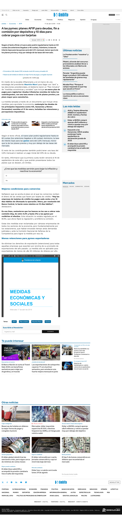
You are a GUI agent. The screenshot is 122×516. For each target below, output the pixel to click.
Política (60, 20)
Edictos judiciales (70, 496)
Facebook (7, 482)
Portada (5, 489)
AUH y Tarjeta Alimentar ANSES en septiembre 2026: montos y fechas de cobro (78, 113)
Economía (38, 20)
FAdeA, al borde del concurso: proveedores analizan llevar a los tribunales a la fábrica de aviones (75, 64)
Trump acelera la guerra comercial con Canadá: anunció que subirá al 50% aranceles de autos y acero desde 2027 (20, 125)
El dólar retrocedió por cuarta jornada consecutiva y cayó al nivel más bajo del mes (44, 459)
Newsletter (118, 19)
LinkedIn (16, 482)
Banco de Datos (68, 489)
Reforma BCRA (55, 10)
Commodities (79, 186)
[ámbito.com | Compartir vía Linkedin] (54, 40)
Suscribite (50, 331)
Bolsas (72, 186)
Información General (58, 492)
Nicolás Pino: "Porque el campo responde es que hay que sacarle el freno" (75, 86)
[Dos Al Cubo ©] (111, 510)
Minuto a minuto (38, 423)
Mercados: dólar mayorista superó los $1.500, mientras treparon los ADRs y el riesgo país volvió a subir (46, 429)
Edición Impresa (39, 492)
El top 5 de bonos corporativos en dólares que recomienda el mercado (76, 459)
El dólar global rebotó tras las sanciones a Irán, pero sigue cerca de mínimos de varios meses (16, 459)
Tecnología (98, 492)
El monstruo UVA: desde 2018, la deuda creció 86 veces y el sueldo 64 (25, 71)
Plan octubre (24, 321)
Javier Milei (44, 10)
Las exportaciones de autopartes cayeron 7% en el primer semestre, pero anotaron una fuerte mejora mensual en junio (46, 368)
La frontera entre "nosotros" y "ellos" (76, 55)
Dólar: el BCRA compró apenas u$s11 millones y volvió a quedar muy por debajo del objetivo (78, 123)
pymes (26, 141)
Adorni (72, 10)
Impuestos (25, 10)
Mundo (16, 492)
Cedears (86, 186)
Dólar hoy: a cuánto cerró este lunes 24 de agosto (44, 471)
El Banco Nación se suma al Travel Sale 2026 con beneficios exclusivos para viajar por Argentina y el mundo (16, 368)
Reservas (64, 10)
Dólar (27, 20)
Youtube (21, 482)
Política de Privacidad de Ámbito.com (31, 496)
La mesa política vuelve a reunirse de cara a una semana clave (75, 96)
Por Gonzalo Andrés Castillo (70, 474)
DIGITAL (41, 502)
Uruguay (94, 20)
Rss (108, 492)
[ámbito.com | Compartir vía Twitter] (51, 40)
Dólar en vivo (16, 10)
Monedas (65, 186)
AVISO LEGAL (54, 496)
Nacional (5, 492)
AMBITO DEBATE (78, 502)
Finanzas (50, 20)
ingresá (118, 14)
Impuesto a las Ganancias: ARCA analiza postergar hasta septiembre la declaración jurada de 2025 (50, 124)
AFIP (20, 23)
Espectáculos (84, 492)
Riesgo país (35, 10)
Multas (84, 496)
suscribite (111, 14)
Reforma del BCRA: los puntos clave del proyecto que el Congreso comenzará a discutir (81, 352)
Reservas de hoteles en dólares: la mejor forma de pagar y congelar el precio (27, 75)
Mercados (82, 489)
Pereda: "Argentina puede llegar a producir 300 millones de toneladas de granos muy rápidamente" (75, 76)
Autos (73, 492)
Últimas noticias (19, 489)
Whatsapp (26, 482)
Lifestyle (114, 489)
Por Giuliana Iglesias (79, 358)
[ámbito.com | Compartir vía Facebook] (49, 40)
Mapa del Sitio (7, 496)
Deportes (26, 492)
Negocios (71, 20)
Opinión (82, 20)
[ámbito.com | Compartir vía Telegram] (56, 40)
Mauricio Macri (31, 84)
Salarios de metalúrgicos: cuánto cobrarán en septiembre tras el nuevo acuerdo (82, 366)
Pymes (48, 321)
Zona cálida (80, 10)
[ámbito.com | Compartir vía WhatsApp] (47, 40)
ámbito (4, 23)
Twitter (3, 482)
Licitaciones (95, 496)
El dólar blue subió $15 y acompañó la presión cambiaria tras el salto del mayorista (78, 147)
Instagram (11, 482)
